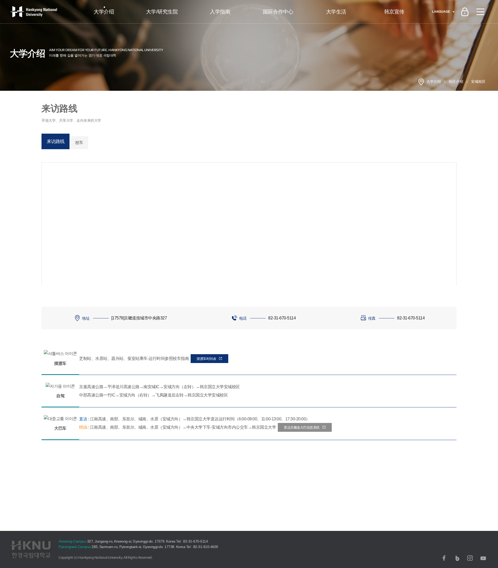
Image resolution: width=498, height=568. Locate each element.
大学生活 (336, 12)
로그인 (465, 11)
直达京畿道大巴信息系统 (302, 427)
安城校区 (478, 81)
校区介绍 (456, 81)
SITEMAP (480, 11)
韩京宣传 (394, 12)
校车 (79, 142)
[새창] (444, 558)
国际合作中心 (278, 12)
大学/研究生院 (162, 12)
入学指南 (220, 12)
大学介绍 (104, 12)
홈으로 (421, 81)
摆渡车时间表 (206, 359)
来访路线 (55, 141)
